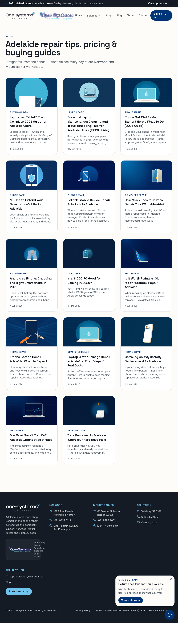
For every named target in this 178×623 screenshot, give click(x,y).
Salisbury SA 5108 (151, 511)
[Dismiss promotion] (171, 579)
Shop (108, 15)
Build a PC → (160, 15)
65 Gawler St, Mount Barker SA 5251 (108, 513)
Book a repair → (19, 591)
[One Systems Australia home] (23, 507)
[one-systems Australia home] (39, 15)
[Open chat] (170, 615)
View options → (157, 3)
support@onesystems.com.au (26, 576)
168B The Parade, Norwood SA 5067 (64, 513)
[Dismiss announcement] (171, 3)
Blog (119, 15)
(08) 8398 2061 (106, 520)
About (130, 15)
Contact (143, 15)
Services (92, 15)
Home (78, 15)
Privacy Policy (83, 610)
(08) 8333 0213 (62, 520)
